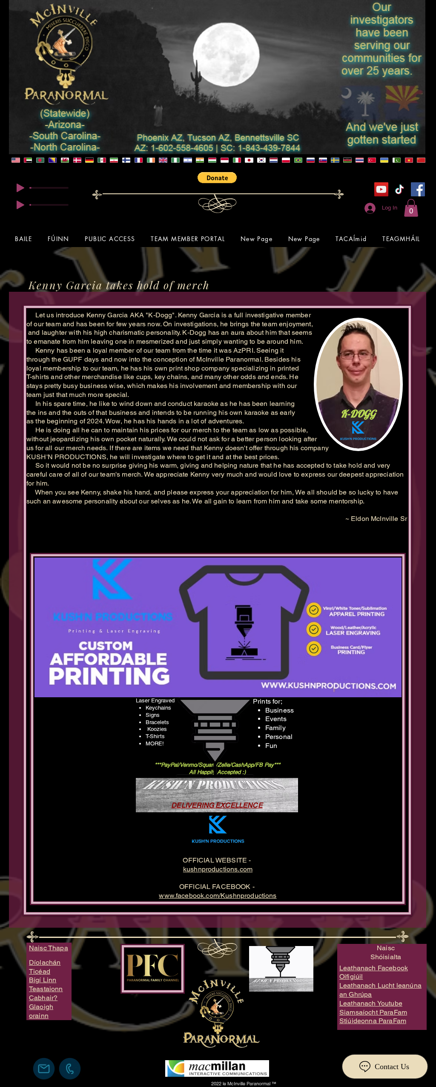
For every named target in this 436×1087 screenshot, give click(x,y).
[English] (16, 160)
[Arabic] (28, 160)
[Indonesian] (224, 160)
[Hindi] (200, 160)
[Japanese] (249, 160)
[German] (89, 160)
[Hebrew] (187, 160)
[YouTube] (381, 189)
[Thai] (359, 160)
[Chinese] (421, 160)
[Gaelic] (163, 160)
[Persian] (114, 160)
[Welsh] (64, 160)
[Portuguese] (298, 160)
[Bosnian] (52, 160)
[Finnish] (126, 160)
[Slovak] (322, 160)
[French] (138, 160)
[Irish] (150, 160)
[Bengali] (40, 160)
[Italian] (236, 160)
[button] (217, 177)
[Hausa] (175, 160)
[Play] (20, 188)
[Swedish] (335, 160)
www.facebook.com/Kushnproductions (217, 895)
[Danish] (77, 160)
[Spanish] (101, 160)
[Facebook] (418, 189)
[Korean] (261, 160)
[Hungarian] (212, 160)
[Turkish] (372, 160)
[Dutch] (273, 160)
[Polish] (286, 160)
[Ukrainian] (384, 160)
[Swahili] (347, 160)
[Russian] (310, 160)
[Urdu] (396, 160)
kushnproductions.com (217, 869)
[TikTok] (400, 189)
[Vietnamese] (408, 160)
